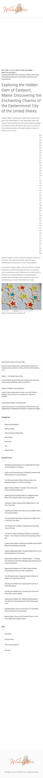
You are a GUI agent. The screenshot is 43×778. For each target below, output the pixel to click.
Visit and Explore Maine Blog (14, 433)
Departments (9, 450)
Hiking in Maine (10, 429)
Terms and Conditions (12, 645)
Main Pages (8, 437)
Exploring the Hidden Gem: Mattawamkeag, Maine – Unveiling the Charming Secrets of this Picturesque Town (22, 601)
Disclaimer (8, 634)
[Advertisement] (21, 45)
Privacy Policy (9, 639)
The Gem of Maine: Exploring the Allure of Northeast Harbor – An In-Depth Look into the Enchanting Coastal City (22, 536)
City (6, 446)
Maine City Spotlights (12, 424)
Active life (8, 441)
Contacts (8, 650)
